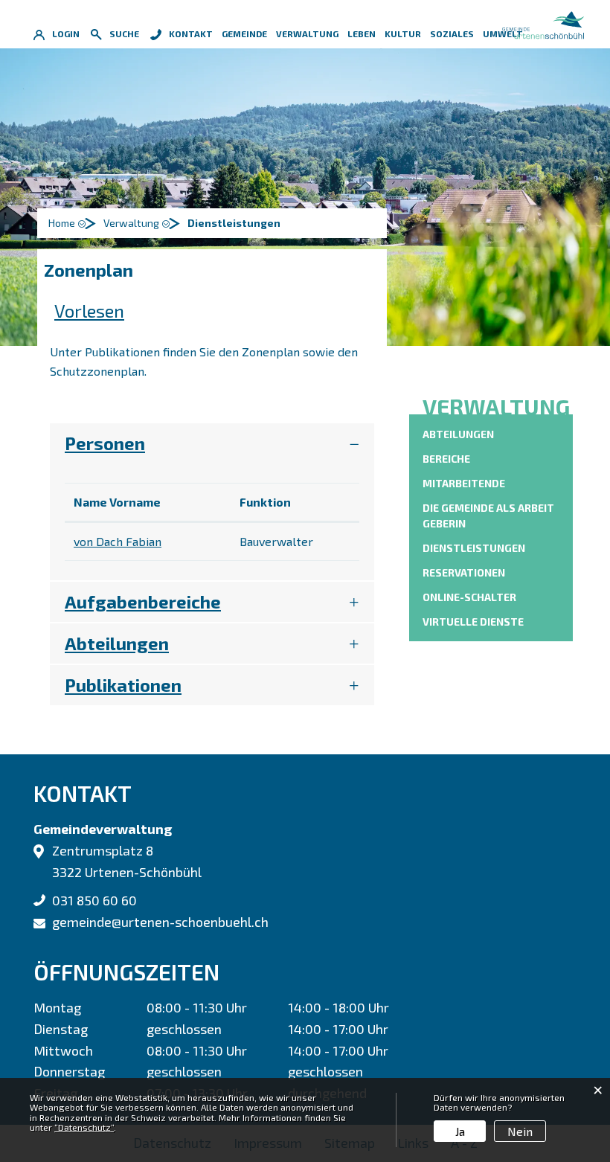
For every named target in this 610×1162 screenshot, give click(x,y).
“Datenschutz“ (84, 1127)
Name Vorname (117, 502)
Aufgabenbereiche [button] (143, 601)
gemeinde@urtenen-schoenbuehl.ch (160, 922)
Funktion (265, 502)
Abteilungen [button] (117, 643)
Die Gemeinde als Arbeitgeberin (488, 515)
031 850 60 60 (94, 900)
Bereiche (446, 458)
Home (61, 222)
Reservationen (464, 572)
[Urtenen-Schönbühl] (543, 22)
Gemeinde (244, 33)
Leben (361, 33)
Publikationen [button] (123, 685)
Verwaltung (307, 33)
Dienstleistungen (474, 548)
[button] (138, 223)
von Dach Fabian (117, 541)
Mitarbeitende (464, 483)
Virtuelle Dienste (473, 621)
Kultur (403, 33)
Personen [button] (105, 443)
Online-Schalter (469, 597)
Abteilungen (458, 434)
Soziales (452, 33)
